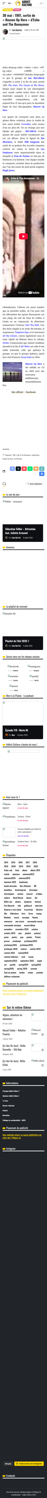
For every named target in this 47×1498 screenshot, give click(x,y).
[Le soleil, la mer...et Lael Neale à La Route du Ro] (23, 1448)
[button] (5, 3)
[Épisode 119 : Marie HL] (23, 713)
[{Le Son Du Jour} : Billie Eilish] (37, 1063)
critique (39, 893)
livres (30, 913)
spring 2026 (22, 968)
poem (6, 937)
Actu (17, 870)
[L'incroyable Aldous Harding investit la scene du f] (23, 1401)
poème (29, 937)
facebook (28, 901)
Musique (17, 10)
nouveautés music (34, 921)
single (39, 960)
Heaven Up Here (8, 458)
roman (31, 956)
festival (38, 901)
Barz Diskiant (25, 886)
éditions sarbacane (12, 976)
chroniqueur (9, 893)
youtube (39, 972)
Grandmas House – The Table (27, 841)
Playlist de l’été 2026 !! (17, 641)
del (36, 897)
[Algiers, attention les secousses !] (37, 1017)
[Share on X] (18, 468)
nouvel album (29, 925)
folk (19, 905)
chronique (33, 889)
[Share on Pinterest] (24, 468)
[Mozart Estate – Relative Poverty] (37, 1032)
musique (25, 917)
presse (7, 941)
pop (21, 937)
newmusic (8, 921)
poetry (14, 937)
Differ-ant (8, 901)
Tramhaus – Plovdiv (24, 816)
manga (39, 913)
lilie (5, 913)
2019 (6, 866)
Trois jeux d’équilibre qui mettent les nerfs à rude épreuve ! (29, 830)
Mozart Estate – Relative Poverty (14, 1032)
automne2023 (28, 874)
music (16, 917)
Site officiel (17, 392)
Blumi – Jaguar (23, 804)
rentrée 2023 (35, 948)
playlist (28, 933)
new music (19, 921)
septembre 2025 (27, 960)
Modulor (7, 917)
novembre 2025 (21, 929)
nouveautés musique (12, 925)
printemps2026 (26, 945)
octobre (35, 929)
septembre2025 (10, 960)
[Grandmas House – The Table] (9, 845)
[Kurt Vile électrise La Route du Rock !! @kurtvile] (23, 1357)
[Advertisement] (23, 421)
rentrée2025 (23, 952)
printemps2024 (30, 941)
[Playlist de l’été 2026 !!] (23, 624)
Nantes (35, 917)
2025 (36, 866)
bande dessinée (10, 886)
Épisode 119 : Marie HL (16, 730)
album (24, 870)
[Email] (36, 468)
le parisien (28, 909)
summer (33, 968)
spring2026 (9, 968)
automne (16, 874)
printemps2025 (10, 945)
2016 (20, 862)
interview (39, 905)
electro (18, 901)
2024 (28, 866)
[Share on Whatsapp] (30, 468)
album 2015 (35, 870)
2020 (13, 866)
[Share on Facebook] (12, 468)
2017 (28, 862)
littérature (14, 913)
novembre (8, 929)
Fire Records (9, 905)
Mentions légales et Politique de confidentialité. (26, 1493)
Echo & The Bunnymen (24, 455)
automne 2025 (10, 882)
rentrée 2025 (9, 952)
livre (23, 913)
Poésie (38, 937)
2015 (13, 862)
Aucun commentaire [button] (36, 484)
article (6, 874)
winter (30, 972)
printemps (17, 941)
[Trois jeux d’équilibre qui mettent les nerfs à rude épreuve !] (9, 832)
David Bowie (18, 897)
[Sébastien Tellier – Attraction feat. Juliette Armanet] (23, 512)
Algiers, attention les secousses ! (12, 1017)
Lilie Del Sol (16, 537)
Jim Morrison (18, 458)
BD (35, 886)
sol (5, 964)
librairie (39, 909)
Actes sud (8, 870)
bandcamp (23, 882)
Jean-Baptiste (17, 29)
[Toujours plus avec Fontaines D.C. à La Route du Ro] (23, 1313)
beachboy (8, 889)
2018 (35, 862)
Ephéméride (35, 455)
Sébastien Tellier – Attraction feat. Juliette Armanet (20, 531)
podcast (37, 933)
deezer (29, 897)
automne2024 (10, 878)
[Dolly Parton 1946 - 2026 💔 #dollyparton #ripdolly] (23, 1298)
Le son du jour (23, 807)
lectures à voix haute (12, 909)
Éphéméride (7, 10)
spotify (12, 964)
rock (23, 956)
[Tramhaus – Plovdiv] (9, 820)
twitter (22, 972)
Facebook (31, 392)
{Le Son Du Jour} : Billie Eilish (14, 1063)
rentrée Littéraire (11, 956)
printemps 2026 (10, 948)
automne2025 (24, 878)
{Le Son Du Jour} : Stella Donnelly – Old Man (14, 1047)
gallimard (28, 905)
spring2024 (23, 964)
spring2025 (36, 964)
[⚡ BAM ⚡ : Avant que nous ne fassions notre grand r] (23, 1225)
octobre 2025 (9, 933)
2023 (21, 866)
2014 (6, 862)
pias (20, 933)
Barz (13, 735)
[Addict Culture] (23, 3)
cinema (20, 893)
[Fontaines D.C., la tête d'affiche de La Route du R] (23, 1335)
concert (29, 893)
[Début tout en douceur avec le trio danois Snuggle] (23, 1424)
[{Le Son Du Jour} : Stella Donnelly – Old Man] (37, 1048)
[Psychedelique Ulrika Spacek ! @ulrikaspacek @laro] (23, 1379)
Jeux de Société (23, 835)
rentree (24, 948)
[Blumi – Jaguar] (9, 807)
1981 (14, 455)
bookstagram (20, 889)
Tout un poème (10, 972)
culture (7, 897)
